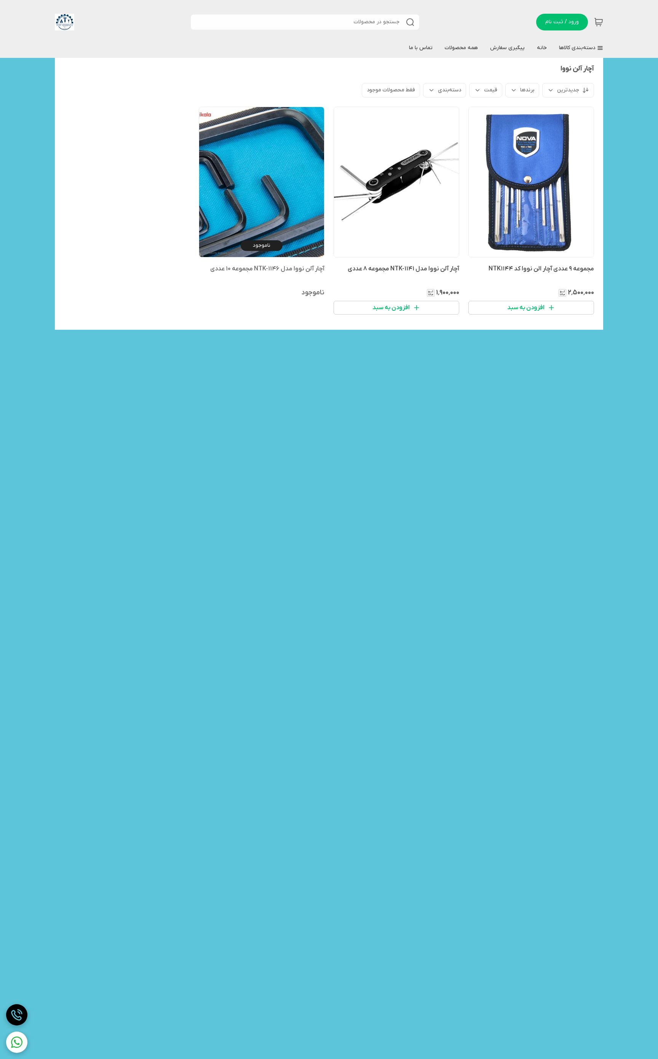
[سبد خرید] (598, 22)
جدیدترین (568, 90)
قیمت (490, 90)
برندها (527, 90)
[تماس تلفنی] (16, 1014)
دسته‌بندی (449, 90)
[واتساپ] (16, 1042)
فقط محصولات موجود (391, 90)
